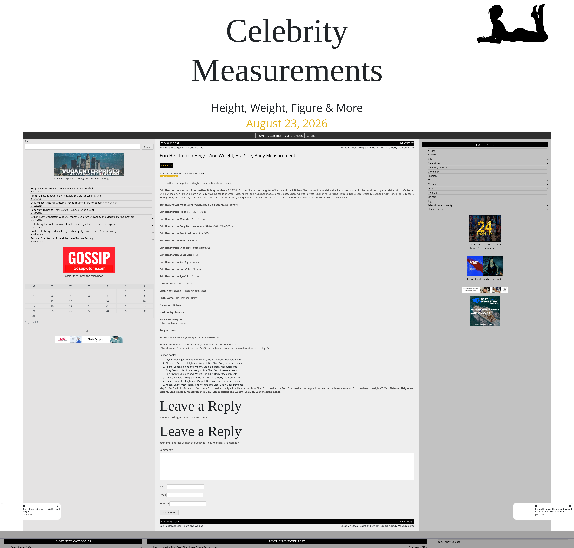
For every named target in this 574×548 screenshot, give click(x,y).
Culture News (294, 135)
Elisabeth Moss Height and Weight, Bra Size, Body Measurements (377, 147)
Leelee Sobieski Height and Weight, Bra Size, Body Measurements (203, 381)
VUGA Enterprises (64, 178)
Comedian (433, 171)
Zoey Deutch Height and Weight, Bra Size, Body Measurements (201, 370)
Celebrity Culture (437, 167)
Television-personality (440, 205)
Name (163, 486)
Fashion (432, 176)
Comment (166, 450)
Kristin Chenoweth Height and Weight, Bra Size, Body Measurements (204, 384)
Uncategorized (436, 209)
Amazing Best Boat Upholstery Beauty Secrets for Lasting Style (66, 195)
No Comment (199, 388)
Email (163, 495)
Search (28, 141)
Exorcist (471, 279)
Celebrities (274, 135)
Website (164, 503)
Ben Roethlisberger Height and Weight (181, 147)
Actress (432, 155)
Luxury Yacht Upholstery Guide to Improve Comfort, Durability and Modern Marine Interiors (82, 217)
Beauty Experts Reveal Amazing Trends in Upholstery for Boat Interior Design (74, 202)
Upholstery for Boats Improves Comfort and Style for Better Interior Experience (75, 224)
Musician (433, 184)
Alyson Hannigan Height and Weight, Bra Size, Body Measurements (203, 359)
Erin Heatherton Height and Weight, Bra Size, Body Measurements (197, 183)
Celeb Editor (197, 174)
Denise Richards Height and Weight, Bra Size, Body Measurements (203, 377)
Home (260, 135)
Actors (310, 135)
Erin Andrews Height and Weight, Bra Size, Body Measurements (201, 373)
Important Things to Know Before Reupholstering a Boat (62, 209)
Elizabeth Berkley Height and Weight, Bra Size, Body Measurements (204, 363)
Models (166, 165)
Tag (430, 201)
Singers (432, 196)
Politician (433, 192)
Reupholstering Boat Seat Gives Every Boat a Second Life (62, 188)
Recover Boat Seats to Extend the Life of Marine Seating (62, 238)
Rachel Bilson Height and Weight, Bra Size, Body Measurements (201, 366)
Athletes (432, 159)
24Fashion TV (476, 244)
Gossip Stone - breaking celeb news (83, 276)
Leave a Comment (168, 176)
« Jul (88, 331)
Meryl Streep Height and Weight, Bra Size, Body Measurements (242, 392)
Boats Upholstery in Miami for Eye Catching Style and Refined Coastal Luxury (74, 231)
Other (431, 188)
